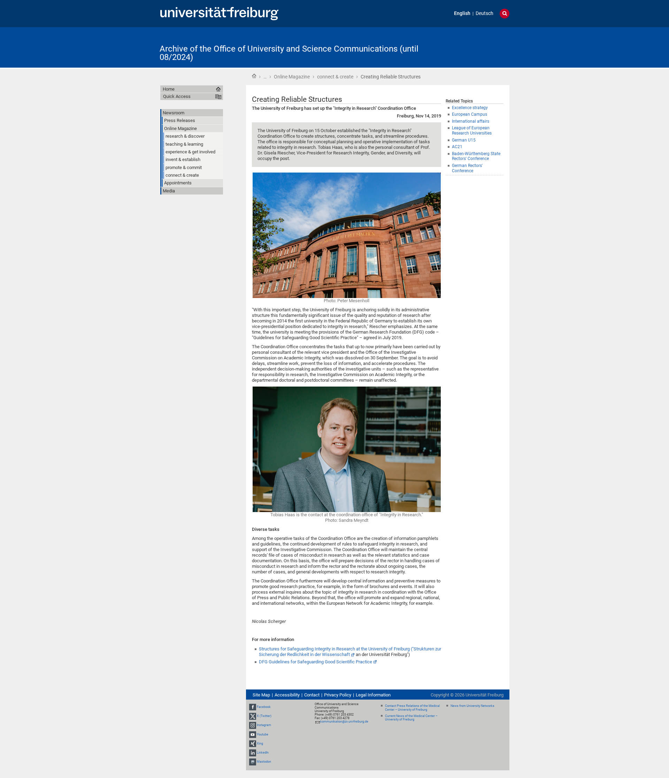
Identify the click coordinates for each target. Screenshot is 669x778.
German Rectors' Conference (467, 168)
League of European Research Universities (472, 130)
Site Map (261, 694)
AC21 (457, 146)
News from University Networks (472, 706)
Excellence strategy (470, 107)
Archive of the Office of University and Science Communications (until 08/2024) (289, 53)
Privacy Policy (337, 694)
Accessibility (287, 694)
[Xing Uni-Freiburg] (252, 743)
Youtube (262, 734)
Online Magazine (292, 76)
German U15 (464, 140)
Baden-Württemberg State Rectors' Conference (476, 156)
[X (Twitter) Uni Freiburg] (252, 716)
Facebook (264, 707)
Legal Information (373, 694)
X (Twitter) (264, 716)
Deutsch (484, 13)
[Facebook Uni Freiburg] (252, 707)
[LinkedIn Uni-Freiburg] (252, 752)
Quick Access (177, 96)
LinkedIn (263, 752)
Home (254, 76)
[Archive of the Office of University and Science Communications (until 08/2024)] (475, 47)
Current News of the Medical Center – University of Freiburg (411, 718)
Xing (260, 743)
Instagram (264, 725)
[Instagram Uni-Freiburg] (252, 725)
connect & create (335, 76)
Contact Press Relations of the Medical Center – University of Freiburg (412, 707)
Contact (312, 694)
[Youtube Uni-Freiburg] (252, 734)
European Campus (469, 114)
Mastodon (264, 761)
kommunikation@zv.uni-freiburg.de (344, 721)
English (462, 13)
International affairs (470, 121)
